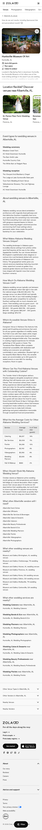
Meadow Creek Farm (10, 151)
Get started (10, 746)
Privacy (5, 800)
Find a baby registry (10, 739)
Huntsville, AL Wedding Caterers (15, 608)
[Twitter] (11, 753)
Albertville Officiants (10, 511)
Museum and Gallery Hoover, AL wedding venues (21, 566)
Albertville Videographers (12, 537)
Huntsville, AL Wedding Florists (14, 675)
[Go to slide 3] (21, 52)
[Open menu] (3, 3)
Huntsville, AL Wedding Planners (15, 628)
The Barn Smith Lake (10, 157)
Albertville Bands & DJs (11, 527)
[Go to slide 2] (19, 52)
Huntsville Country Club (11, 160)
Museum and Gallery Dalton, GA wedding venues (21, 579)
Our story (6, 769)
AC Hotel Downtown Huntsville (14, 154)
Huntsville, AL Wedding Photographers (17, 640)
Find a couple (8, 735)
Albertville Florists (9, 534)
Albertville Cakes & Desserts (13, 518)
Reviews (6, 772)
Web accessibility (9, 811)
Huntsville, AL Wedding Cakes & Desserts (18, 653)
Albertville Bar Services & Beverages (16, 514)
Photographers (16, 10)
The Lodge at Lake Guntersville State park (18, 177)
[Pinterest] (8, 753)
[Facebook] (4, 753)
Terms (5, 803)
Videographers (30, 10)
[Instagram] (15, 753)
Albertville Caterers (10, 521)
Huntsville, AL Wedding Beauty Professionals (19, 665)
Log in (5, 732)
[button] (37, 31)
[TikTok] (19, 753)
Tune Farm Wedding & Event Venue (16, 181)
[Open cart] (38, 3)
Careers (6, 776)
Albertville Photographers (12, 540)
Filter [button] (23, 824)
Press (5, 780)
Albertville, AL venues (10, 16)
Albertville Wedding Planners (13, 531)
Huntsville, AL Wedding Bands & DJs (16, 618)
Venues (5, 10)
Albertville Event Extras (11, 508)
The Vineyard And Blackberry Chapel (16, 174)
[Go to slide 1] (17, 52)
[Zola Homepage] (12, 3)
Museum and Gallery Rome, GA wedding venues (21, 575)
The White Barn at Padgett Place (15, 164)
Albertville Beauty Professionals (14, 524)
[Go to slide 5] (25, 52)
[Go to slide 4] (23, 52)
